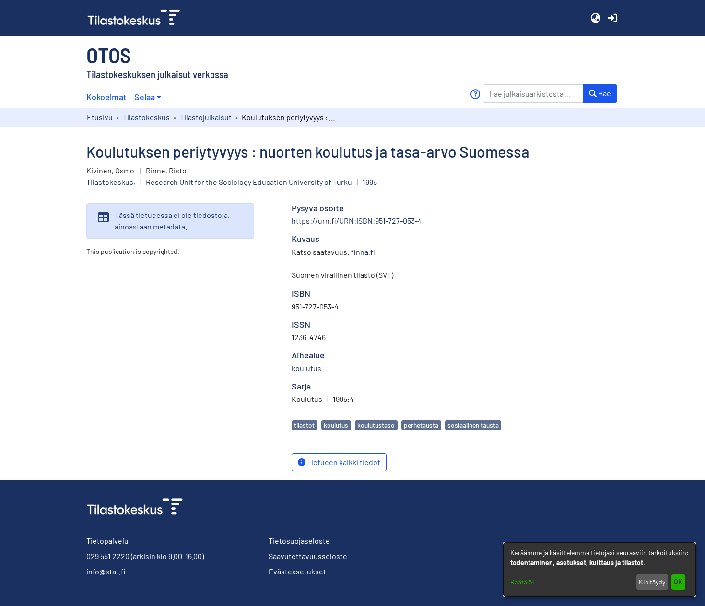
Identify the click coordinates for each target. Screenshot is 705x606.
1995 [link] (370, 181)
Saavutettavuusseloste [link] (308, 555)
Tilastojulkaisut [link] (206, 117)
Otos (108, 55)
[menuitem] (147, 97)
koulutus (336, 425)
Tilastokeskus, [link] (110, 181)
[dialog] (599, 569)
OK (678, 582)
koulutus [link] (306, 368)
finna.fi (363, 251)
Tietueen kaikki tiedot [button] (343, 462)
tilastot (304, 425)
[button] (595, 18)
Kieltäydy (652, 582)
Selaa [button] (144, 96)
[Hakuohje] (475, 94)
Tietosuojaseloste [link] (299, 540)
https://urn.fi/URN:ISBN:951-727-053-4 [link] (357, 220)
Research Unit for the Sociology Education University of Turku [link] (249, 181)
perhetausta (421, 425)
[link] (137, 18)
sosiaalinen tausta (473, 425)
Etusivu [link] (100, 117)
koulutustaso (376, 425)
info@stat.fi (106, 571)
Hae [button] (604, 93)
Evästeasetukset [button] (297, 571)
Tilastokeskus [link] (146, 117)
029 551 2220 (107, 555)
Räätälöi (522, 582)
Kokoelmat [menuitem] (106, 96)
